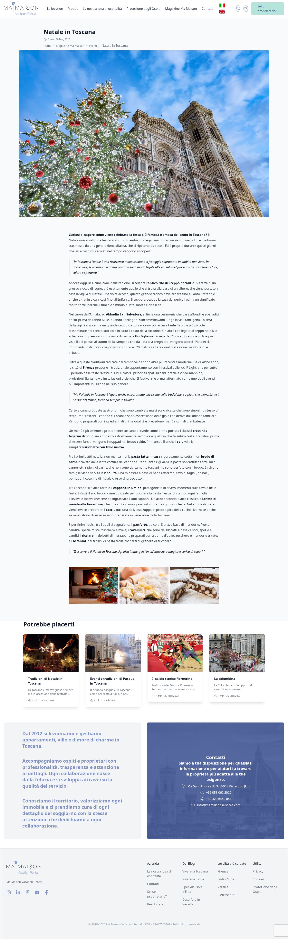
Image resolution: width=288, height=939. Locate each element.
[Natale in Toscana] (21, 8)
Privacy (258, 871)
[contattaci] (238, 8)
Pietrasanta (226, 895)
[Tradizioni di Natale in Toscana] (51, 653)
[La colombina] (237, 653)
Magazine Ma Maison (181, 8)
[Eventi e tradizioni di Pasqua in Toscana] (113, 653)
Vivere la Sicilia (193, 879)
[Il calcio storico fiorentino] (175, 653)
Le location (55, 8)
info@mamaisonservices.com (219, 805)
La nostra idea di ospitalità (102, 8)
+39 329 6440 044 (218, 799)
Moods (73, 8)
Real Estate (155, 904)
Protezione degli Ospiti (143, 8)
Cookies (258, 879)
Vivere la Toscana (195, 871)
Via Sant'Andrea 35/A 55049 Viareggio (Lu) (219, 786)
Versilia (222, 887)
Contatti (208, 8)
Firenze (222, 871)
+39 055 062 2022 (218, 792)
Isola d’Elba (225, 879)
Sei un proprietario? (267, 8)
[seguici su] (8, 892)
